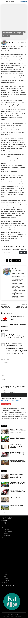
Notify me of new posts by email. (9, 392)
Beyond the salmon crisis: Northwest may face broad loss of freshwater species (18, 431)
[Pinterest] (13, 260)
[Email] (16, 260)
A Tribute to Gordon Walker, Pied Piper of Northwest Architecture (17, 446)
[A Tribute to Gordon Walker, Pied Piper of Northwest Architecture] (5, 446)
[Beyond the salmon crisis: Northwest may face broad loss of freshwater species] (5, 431)
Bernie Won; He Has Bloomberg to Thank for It (21, 308)
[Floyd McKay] (4, 42)
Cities (3, 441)
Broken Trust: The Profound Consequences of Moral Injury (17, 453)
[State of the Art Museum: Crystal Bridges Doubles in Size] (5, 507)
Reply (7, 339)
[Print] (19, 260)
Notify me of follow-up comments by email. (11, 390)
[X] (10, 260)
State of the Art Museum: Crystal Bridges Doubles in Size (18, 506)
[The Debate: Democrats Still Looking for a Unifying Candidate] (5, 318)
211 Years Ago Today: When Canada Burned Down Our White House (18, 462)
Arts (2, 509)
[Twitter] (5, 523)
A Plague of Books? (15, 497)
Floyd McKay (12, 43)
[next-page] (4, 467)
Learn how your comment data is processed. (10, 400)
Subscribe (22, 252)
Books (3, 448)
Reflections (4, 456)
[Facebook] (7, 260)
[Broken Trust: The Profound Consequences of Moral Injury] (5, 454)
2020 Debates (4, 320)
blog (2, 464)
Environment (4, 433)
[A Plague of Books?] (5, 499)
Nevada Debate (4, 326)
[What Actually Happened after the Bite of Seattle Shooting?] (5, 439)
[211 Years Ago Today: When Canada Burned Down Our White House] (5, 462)
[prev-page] (2, 467)
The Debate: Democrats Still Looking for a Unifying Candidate (17, 318)
